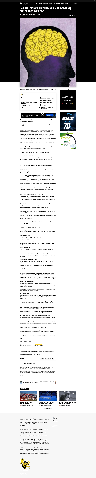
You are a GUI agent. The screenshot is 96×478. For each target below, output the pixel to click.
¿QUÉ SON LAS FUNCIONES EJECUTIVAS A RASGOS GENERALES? (28, 100)
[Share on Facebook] (67, 15)
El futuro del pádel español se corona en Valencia (27, 403)
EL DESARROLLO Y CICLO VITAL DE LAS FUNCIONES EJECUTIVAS (46, 108)
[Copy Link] (72, 15)
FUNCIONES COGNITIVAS (43, 351)
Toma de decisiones (37, 354)
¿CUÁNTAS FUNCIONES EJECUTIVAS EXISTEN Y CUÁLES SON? (29, 103)
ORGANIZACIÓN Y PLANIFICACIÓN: (46, 102)
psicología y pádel (23, 354)
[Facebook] (89, 1)
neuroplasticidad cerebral (50, 323)
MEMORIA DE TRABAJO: (27, 105)
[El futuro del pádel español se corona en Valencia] (28, 396)
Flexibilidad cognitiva (34, 351)
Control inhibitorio (28, 351)
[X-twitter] (54, 418)
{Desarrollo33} (54, 426)
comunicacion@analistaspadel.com (27, 472)
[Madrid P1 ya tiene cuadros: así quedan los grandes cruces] (48, 396)
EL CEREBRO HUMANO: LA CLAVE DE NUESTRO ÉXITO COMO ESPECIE (27, 98)
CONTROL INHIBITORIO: (27, 107)
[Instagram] (93, 1)
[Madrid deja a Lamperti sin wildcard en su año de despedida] (67, 396)
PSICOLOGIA (31, 352)
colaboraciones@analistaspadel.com (27, 474)
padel (27, 352)
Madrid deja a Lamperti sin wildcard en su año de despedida (67, 403)
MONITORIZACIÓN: (44, 105)
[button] (72, 3)
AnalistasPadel (38, 344)
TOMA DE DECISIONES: (44, 104)
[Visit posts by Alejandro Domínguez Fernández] (21, 15)
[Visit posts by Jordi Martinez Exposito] (20, 405)
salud (27, 354)
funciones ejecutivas (50, 351)
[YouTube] (91, 1)
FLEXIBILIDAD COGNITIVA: (45, 97)
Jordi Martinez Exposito (26, 405)
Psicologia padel (50, 352)
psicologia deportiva (44, 352)
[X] (90, 1)
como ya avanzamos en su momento (46, 89)
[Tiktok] (94, 1)
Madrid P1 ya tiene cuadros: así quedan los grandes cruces (46, 403)
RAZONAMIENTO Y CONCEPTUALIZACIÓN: (47, 98)
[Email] (71, 15)
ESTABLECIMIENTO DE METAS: (46, 100)
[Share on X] (69, 15)
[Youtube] (56, 418)
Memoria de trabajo (23, 352)
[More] (75, 15)
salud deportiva (30, 354)
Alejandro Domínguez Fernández (29, 14)
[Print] (74, 15)
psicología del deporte (36, 352)
